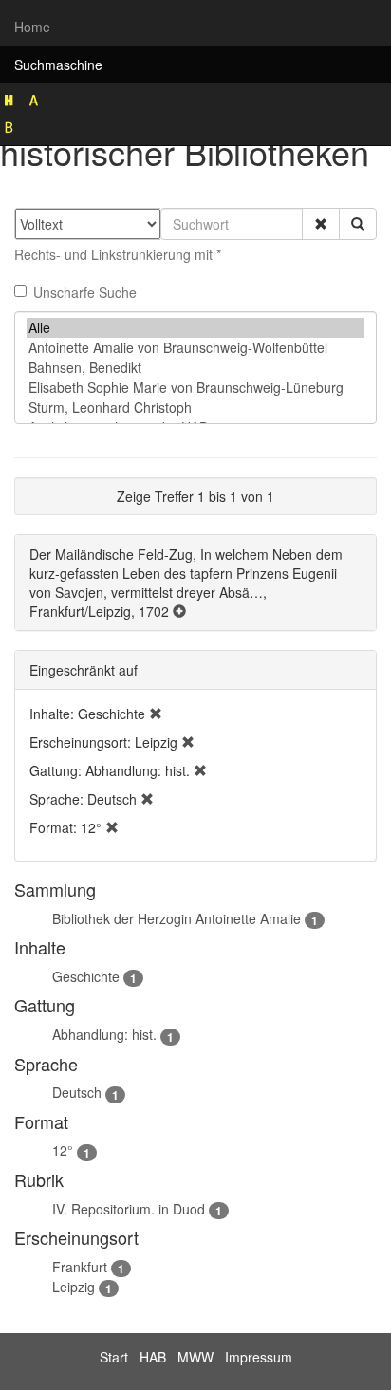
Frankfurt (79, 1266)
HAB (153, 1356)
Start (114, 1356)
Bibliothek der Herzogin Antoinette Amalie (176, 918)
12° (62, 1149)
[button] (321, 224)
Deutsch (77, 1092)
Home (32, 26)
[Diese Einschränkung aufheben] (155, 713)
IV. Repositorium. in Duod (128, 1208)
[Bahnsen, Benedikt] (195, 368)
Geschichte (86, 976)
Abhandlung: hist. (104, 1034)
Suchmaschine (58, 64)
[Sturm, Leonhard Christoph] (195, 407)
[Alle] (195, 328)
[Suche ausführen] (358, 224)
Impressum (258, 1356)
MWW (195, 1356)
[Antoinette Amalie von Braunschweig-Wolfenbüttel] (195, 348)
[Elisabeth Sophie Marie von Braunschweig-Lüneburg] (195, 388)
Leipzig (73, 1286)
